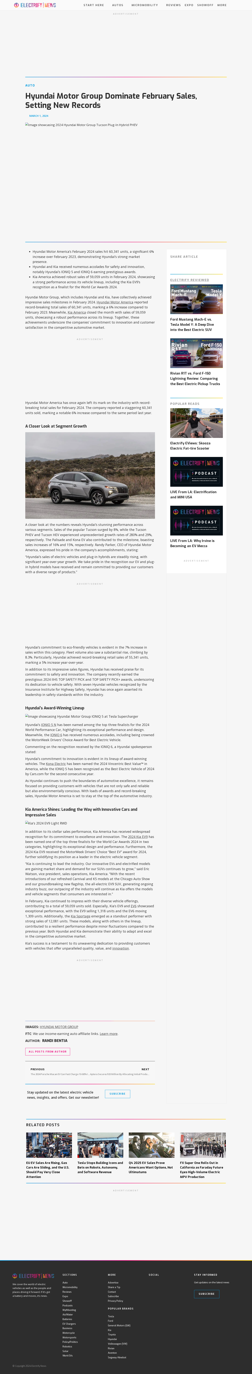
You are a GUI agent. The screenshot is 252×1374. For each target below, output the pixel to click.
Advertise (113, 1282)
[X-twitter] (158, 1283)
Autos (117, 5)
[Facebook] (151, 1283)
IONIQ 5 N (48, 724)
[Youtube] (166, 1283)
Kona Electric (56, 763)
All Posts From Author (48, 1051)
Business (67, 1328)
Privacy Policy (115, 1300)
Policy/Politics (70, 1342)
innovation (120, 948)
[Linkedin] (181, 1283)
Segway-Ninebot (117, 1357)
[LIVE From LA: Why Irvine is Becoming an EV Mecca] (196, 520)
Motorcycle (69, 1332)
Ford (110, 1320)
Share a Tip (114, 1287)
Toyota (112, 1334)
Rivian (111, 1348)
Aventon (112, 1352)
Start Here (94, 5)
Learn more (109, 1033)
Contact (112, 1291)
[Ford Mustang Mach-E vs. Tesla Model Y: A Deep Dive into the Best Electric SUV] (196, 299)
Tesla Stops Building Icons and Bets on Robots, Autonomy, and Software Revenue (100, 1167)
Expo (189, 5)
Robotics (67, 1346)
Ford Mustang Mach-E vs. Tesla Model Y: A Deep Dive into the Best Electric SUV (192, 324)
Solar (65, 1351)
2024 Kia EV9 (138, 836)
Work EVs (68, 1355)
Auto (65, 1282)
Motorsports (69, 1337)
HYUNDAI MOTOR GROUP (59, 1027)
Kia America (77, 312)
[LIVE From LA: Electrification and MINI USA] (196, 472)
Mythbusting (69, 1310)
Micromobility (145, 5)
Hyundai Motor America (115, 302)
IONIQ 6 (56, 735)
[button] (236, 5)
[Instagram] (173, 1283)
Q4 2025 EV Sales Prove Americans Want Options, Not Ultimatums (151, 1167)
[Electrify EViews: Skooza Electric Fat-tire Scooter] (196, 423)
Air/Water (68, 1314)
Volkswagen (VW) (117, 1343)
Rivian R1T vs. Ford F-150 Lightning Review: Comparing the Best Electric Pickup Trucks (195, 378)
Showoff (205, 5)
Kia (109, 1330)
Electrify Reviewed (189, 280)
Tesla (111, 1316)
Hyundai (112, 1339)
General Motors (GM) (119, 1325)
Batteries (67, 1319)
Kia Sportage (80, 916)
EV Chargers (69, 1323)
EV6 (134, 906)
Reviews (173, 5)
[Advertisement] (90, 369)
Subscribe (113, 1296)
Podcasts (68, 1305)
